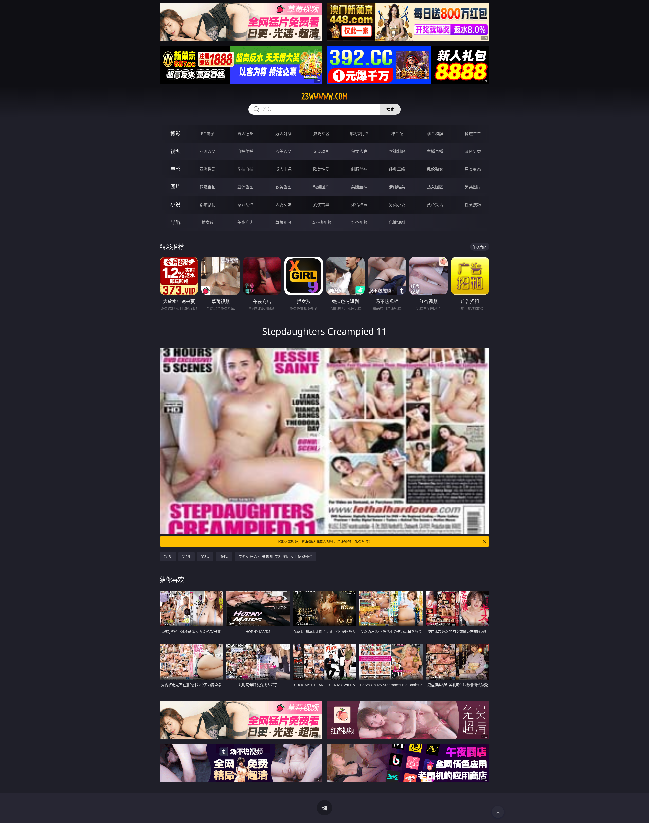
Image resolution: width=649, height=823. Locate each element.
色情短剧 (397, 222)
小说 (175, 204)
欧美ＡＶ (283, 151)
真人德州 (245, 133)
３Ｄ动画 (321, 151)
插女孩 (208, 222)
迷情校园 (359, 204)
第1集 (167, 556)
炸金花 (397, 133)
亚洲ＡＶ (208, 151)
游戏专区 (321, 133)
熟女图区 (435, 187)
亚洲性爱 (208, 169)
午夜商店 (245, 222)
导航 (175, 222)
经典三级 (397, 169)
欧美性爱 (321, 169)
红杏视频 (359, 222)
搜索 (390, 109)
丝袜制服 (397, 151)
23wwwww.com (324, 96)
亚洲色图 (245, 187)
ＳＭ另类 (473, 151)
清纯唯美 (397, 187)
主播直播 (435, 151)
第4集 (224, 556)
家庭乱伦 (245, 204)
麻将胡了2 (359, 133)
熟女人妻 (359, 151)
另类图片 (473, 187)
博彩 (175, 133)
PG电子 (207, 133)
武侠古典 (321, 204)
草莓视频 (283, 222)
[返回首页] (498, 812)
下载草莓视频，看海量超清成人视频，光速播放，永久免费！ (324, 541)
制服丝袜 (359, 169)
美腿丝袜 (359, 187)
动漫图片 (321, 187)
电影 (175, 169)
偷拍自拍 (245, 169)
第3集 (205, 556)
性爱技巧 (473, 204)
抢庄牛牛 (473, 133)
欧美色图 (283, 187)
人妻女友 (283, 204)
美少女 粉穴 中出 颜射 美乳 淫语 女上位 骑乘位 (275, 556)
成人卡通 (283, 169)
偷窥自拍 (208, 187)
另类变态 (473, 169)
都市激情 (208, 204)
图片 (175, 186)
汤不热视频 (321, 222)
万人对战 (283, 133)
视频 (175, 151)
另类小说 (397, 204)
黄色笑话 (435, 204)
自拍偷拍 (245, 151)
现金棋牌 (435, 133)
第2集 (186, 556)
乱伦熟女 (435, 169)
